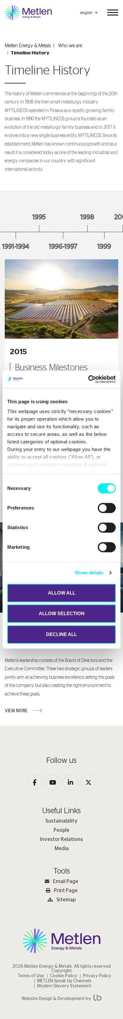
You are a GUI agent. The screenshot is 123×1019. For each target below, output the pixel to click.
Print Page (66, 890)
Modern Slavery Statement (64, 986)
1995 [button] (39, 217)
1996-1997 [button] (63, 246)
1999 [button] (104, 246)
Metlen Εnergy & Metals (28, 45)
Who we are (70, 45)
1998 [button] (87, 217)
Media (62, 848)
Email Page (65, 881)
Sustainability (61, 821)
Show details (89, 572)
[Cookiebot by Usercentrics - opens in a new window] (88, 379)
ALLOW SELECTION (62, 613)
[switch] (107, 508)
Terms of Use (31, 976)
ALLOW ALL (61, 593)
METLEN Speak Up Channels (64, 981)
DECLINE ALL (61, 634)
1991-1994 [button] (15, 246)
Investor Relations (61, 839)
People (61, 830)
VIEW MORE (16, 711)
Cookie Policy (63, 976)
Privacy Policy (97, 976)
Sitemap (66, 899)
